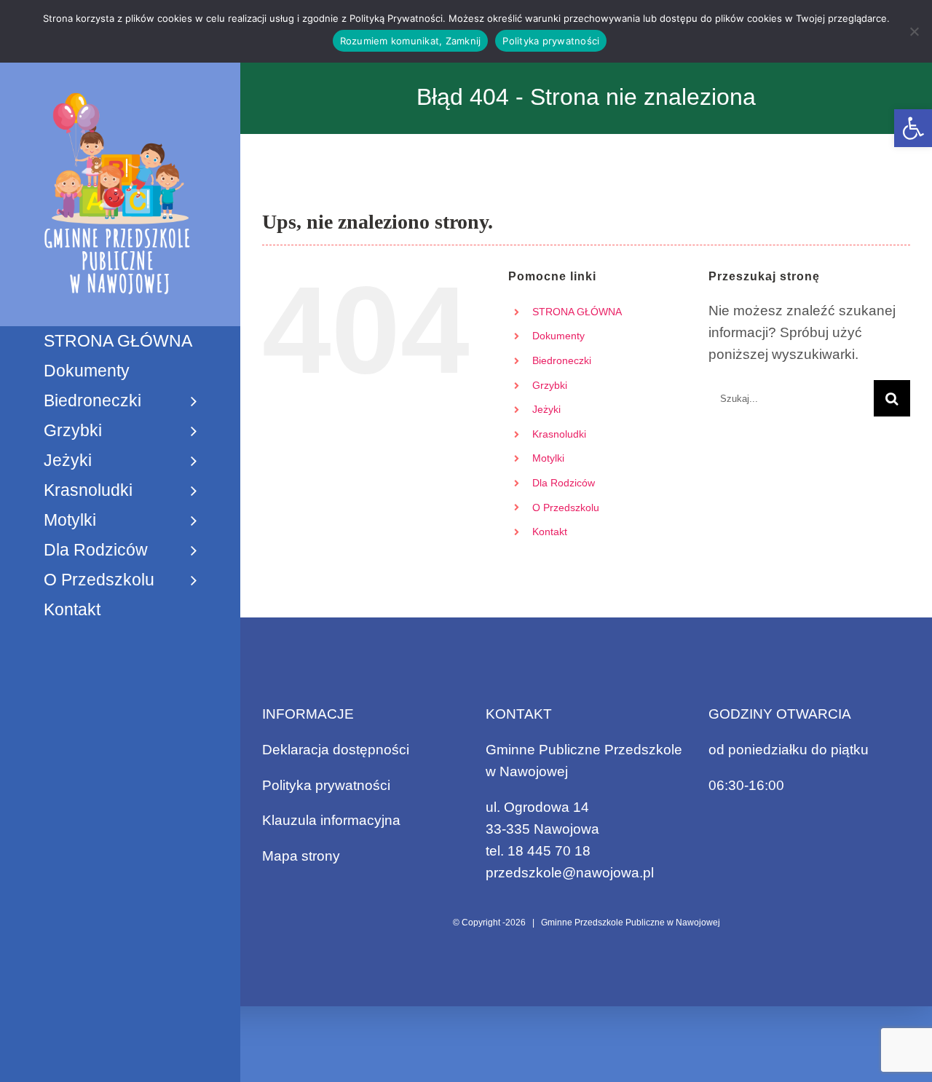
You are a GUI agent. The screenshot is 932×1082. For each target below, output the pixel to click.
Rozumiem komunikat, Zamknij (410, 41)
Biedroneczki (561, 360)
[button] (913, 128)
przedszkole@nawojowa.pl (570, 872)
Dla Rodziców (563, 483)
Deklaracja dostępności (335, 749)
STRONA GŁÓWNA (577, 311)
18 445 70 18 (549, 850)
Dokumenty (558, 335)
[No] (914, 31)
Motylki (548, 458)
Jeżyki (546, 409)
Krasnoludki (559, 434)
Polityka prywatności (326, 785)
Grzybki (549, 385)
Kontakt (549, 531)
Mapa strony (301, 856)
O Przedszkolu (565, 507)
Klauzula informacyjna (331, 820)
